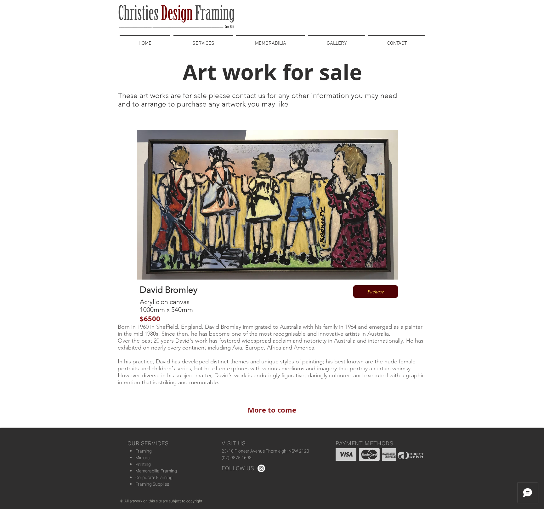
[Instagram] (261, 468)
